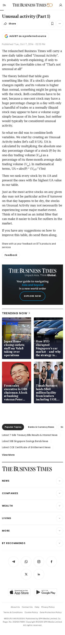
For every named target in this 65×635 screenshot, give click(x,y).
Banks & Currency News (41, 427)
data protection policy (51, 612)
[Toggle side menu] (4, 5)
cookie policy (31, 612)
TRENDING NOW (14, 313)
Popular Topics (13, 427)
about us (15, 607)
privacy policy (47, 607)
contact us (27, 607)
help (37, 607)
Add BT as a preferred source (27, 36)
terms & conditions (13, 612)
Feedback (11, 255)
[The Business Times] (29, 5)
